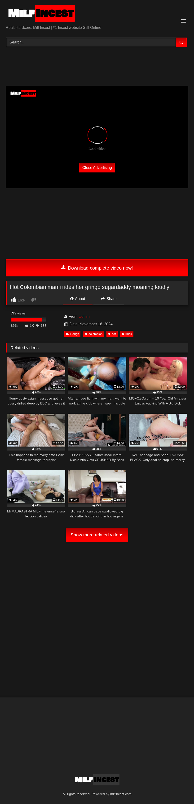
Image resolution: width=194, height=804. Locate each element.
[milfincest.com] (97, 14)
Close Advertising (97, 167)
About (79, 299)
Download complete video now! (99, 268)
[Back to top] (179, 790)
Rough (74, 334)
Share (111, 299)
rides (128, 334)
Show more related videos (97, 534)
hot (114, 334)
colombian (95, 334)
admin (84, 316)
